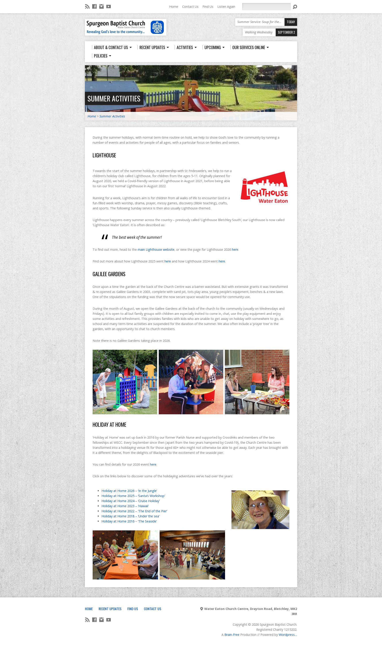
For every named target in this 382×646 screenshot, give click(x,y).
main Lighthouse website (156, 249)
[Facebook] (94, 6)
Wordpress (287, 635)
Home (173, 6)
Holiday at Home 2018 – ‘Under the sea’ (130, 516)
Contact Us (190, 6)
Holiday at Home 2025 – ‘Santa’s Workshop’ (133, 496)
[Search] (295, 7)
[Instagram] (101, 6)
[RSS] (87, 6)
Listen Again (226, 6)
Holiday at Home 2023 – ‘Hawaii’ (125, 506)
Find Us (207, 6)
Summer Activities (114, 98)
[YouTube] (108, 6)
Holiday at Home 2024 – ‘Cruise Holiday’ (130, 501)
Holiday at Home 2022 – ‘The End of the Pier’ (134, 511)
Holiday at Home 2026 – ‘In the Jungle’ (129, 491)
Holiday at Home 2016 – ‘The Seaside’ (129, 521)
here (235, 249)
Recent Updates (110, 608)
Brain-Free (231, 635)
